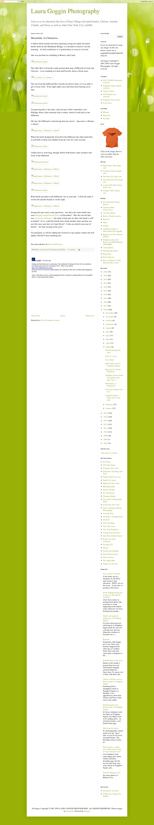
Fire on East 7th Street (111, 573)
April (108, 343)
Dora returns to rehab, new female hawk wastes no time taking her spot (112, 749)
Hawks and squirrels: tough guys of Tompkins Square (112, 618)
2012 (106, 424)
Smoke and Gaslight (110, 551)
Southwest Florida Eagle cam (112, 172)
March (108, 347)
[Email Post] (78, 249)
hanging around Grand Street (47, 215)
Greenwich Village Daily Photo (112, 500)
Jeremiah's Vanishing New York (113, 472)
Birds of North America (112, 216)
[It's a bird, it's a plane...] (42, 77)
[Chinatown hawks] (40, 161)
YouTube (106, 118)
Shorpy (105, 547)
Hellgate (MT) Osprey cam (111, 191)
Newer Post (35, 315)
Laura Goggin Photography (65, 10)
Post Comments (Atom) (50, 320)
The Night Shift (109, 560)
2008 (106, 439)
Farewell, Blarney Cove (111, 772)
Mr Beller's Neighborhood (113, 516)
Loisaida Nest (108, 513)
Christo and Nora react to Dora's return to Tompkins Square (113, 681)
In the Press (107, 103)
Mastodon (107, 115)
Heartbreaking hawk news (113, 351)
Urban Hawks (108, 247)
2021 (106, 290)
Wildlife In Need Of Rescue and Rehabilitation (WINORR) (113, 242)
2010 (106, 432)
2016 (106, 309)
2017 (106, 305)
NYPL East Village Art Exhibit (112, 795)
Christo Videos (108, 91)
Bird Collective (109, 257)
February (109, 404)
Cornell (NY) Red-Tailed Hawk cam (112, 186)
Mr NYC (106, 519)
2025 (106, 275)
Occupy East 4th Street (111, 532)
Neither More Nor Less (112, 477)
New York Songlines (111, 529)
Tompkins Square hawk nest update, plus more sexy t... (114, 377)
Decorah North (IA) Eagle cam (113, 180)
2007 (106, 443)
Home (63, 315)
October (109, 320)
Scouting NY (108, 544)
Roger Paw (107, 254)
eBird (105, 222)
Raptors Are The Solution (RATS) (113, 235)
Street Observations (110, 554)
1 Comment (71, 249)
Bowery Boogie (109, 489)
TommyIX (70, 811)
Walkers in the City (110, 563)
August (109, 328)
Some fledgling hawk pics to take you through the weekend (113, 594)
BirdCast (106, 219)
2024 (106, 279)
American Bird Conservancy (108, 208)
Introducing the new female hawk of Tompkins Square (113, 707)
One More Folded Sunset (112, 535)
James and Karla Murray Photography (112, 509)
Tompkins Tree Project (111, 99)
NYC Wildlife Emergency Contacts (113, 81)
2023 (106, 283)
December (110, 313)
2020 (106, 294)
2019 (106, 298)
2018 (106, 302)
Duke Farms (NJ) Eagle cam (112, 166)
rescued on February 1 (44, 218)
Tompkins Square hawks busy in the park (112, 397)
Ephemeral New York (111, 483)
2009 (106, 435)
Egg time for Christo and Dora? (113, 370)
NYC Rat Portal (109, 465)
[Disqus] (62, 283)
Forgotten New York (110, 468)
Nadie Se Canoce (109, 480)
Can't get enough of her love (114, 390)
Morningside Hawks (110, 250)
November (110, 316)
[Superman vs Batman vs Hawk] (45, 130)
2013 (106, 420)
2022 (106, 287)
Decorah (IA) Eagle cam (112, 176)
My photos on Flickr (111, 790)
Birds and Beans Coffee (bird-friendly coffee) (112, 261)
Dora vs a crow (111, 356)
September (110, 324)
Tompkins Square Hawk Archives (112, 86)
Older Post (90, 315)
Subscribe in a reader (109, 453)
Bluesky (106, 112)
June (108, 335)
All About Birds (109, 213)
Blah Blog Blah (109, 486)
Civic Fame (109, 359)
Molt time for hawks (110, 728)
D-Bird (105, 225)
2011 (106, 428)
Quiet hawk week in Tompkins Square (112, 364)
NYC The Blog (109, 523)
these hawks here (55, 244)
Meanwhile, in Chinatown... (111, 384)
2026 (106, 271)
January (109, 408)
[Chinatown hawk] (39, 61)
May (108, 339)
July (107, 331)
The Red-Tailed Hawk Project (111, 203)
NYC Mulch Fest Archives (109, 95)
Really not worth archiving (109, 540)
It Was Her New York (111, 504)
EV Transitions (108, 493)
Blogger (87, 811)
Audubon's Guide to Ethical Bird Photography (112, 230)
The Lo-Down (108, 557)
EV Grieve (107, 461)
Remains (106, 639)
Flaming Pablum (109, 496)
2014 (106, 416)
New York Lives (109, 526)
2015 (106, 413)
